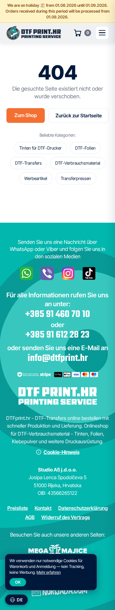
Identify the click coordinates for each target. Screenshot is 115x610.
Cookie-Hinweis (61, 452)
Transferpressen (76, 178)
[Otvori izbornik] (102, 33)
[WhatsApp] (26, 273)
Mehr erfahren (48, 572)
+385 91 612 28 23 (57, 335)
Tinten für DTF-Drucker (40, 148)
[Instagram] (68, 273)
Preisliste (17, 508)
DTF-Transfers (28, 163)
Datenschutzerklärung (83, 508)
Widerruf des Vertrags (65, 517)
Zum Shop (25, 115)
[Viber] (47, 273)
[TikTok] (89, 273)
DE (20, 599)
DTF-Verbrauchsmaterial (77, 163)
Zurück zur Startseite (79, 115)
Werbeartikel (35, 178)
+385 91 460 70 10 (57, 314)
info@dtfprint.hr (58, 358)
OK (18, 582)
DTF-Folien (85, 148)
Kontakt (43, 508)
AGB (30, 517)
